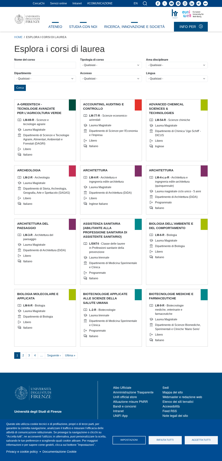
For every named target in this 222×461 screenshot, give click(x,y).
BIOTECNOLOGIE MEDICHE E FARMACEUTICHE (171, 296)
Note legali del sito (175, 415)
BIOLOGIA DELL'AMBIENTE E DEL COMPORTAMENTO (171, 226)
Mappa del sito (173, 392)
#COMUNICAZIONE (100, 3)
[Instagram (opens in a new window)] (185, 3)
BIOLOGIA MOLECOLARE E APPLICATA (37, 296)
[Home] (27, 19)
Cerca (20, 87)
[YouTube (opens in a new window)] (171, 3)
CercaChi (39, 3)
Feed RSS (170, 411)
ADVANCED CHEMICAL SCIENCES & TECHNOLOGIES (166, 109)
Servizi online (58, 3)
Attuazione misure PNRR (130, 401)
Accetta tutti (201, 440)
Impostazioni (129, 440)
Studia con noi (83, 27)
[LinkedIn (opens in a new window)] (191, 3)
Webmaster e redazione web (182, 396)
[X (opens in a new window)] (164, 3)
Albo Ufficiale (122, 387)
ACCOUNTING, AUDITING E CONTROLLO (103, 106)
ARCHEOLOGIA (29, 170)
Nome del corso (24, 59)
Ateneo (55, 27)
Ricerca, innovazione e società (134, 27)
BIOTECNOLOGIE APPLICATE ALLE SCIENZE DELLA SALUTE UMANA (105, 298)
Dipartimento (22, 73)
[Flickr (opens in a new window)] (205, 3)
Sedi (166, 387)
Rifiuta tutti (165, 440)
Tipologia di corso (92, 59)
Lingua (150, 73)
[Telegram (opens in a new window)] (198, 3)
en (136, 3)
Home (18, 37)
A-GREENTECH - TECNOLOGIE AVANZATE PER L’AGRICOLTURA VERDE (39, 109)
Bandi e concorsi (124, 406)
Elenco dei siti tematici (178, 401)
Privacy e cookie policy (22, 451)
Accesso (86, 73)
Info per (188, 27)
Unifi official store (125, 396)
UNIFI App (120, 415)
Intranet (77, 3)
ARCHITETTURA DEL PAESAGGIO (33, 226)
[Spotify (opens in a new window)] (178, 3)
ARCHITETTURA (95, 170)
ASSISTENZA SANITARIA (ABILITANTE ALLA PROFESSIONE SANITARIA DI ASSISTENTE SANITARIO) (105, 230)
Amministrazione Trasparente (133, 392)
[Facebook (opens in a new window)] (158, 3)
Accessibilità (171, 406)
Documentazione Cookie (59, 451)
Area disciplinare (157, 59)
